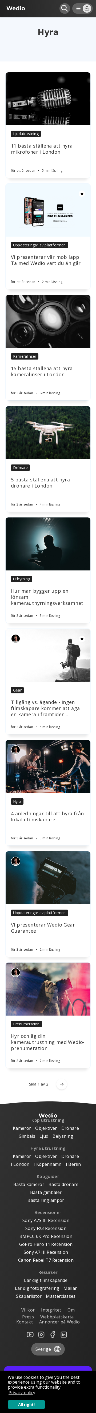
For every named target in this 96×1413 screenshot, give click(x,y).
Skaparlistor (29, 1296)
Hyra (17, 801)
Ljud (43, 1136)
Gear (17, 690)
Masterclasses (60, 1296)
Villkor (28, 1310)
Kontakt (24, 1321)
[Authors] (15, 638)
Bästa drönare (63, 1184)
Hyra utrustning (48, 1148)
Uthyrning (21, 578)
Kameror (22, 1128)
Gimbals (27, 1136)
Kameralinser (24, 356)
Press (28, 1316)
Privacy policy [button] (22, 1393)
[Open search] (64, 8)
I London (20, 1164)
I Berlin (73, 1164)
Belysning (63, 1136)
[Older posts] (61, 1084)
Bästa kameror (28, 1184)
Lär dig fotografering (37, 1288)
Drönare (20, 467)
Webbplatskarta (57, 1316)
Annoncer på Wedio (59, 1321)
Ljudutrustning (26, 133)
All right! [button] (26, 1404)
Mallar (70, 1288)
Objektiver (46, 1128)
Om (71, 1310)
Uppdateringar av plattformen (39, 244)
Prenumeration (26, 1023)
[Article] (48, 98)
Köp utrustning (47, 1120)
